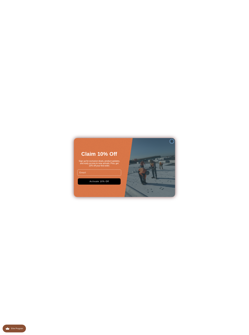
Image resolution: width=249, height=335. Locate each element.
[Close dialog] (172, 141)
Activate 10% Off (99, 181)
